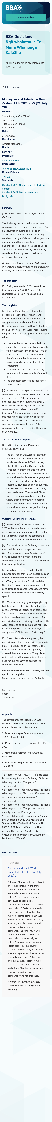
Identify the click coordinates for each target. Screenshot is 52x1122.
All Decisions (12, 87)
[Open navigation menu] (44, 9)
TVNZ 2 (6, 176)
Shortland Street (11, 160)
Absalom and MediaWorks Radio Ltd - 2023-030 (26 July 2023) (24, 872)
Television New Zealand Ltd (16, 168)
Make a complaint (26, 17)
